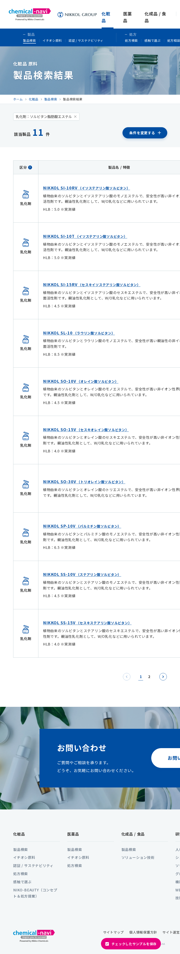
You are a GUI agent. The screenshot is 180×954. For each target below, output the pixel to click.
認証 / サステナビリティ (85, 40)
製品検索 (29, 40)
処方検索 (131, 40)
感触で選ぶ (152, 40)
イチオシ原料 (52, 40)
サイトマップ (113, 932)
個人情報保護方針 (143, 932)
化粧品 (19, 834)
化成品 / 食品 (133, 834)
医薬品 (73, 834)
